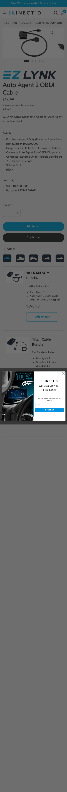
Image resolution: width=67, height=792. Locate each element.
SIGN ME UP (49, 410)
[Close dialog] (63, 373)
